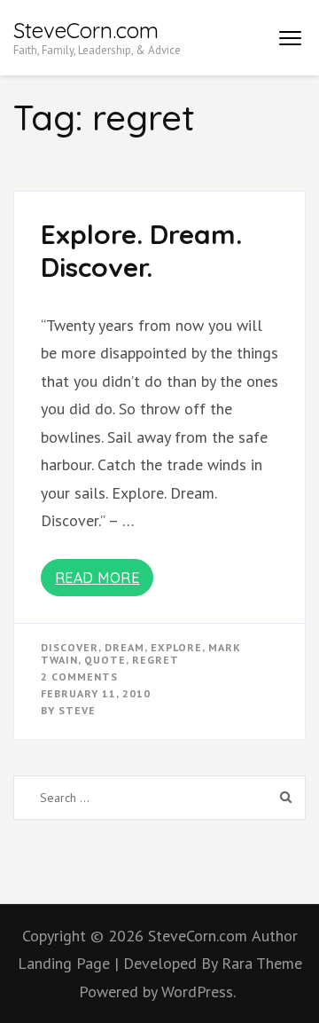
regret (155, 659)
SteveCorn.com (86, 30)
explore (176, 647)
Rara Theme (262, 963)
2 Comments (79, 676)
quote (105, 659)
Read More (97, 577)
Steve (77, 710)
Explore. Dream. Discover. (141, 251)
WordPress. (198, 991)
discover (69, 647)
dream (124, 647)
